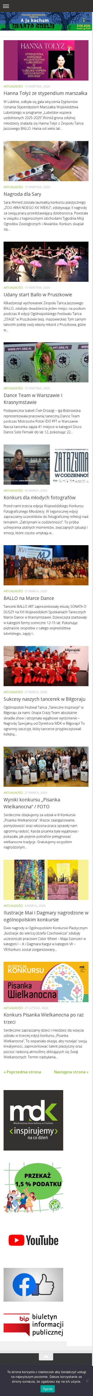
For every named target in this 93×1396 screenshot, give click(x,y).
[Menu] (6, 6)
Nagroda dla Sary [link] (22, 194)
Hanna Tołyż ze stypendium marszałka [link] (45, 93)
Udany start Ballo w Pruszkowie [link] (38, 294)
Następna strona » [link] (71, 1072)
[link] (46, 60)
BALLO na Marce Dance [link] (29, 598)
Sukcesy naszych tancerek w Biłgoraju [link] (44, 699)
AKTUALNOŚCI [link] (13, 86)
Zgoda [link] (47, 1389)
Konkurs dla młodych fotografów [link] (40, 497)
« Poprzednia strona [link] (22, 1072)
